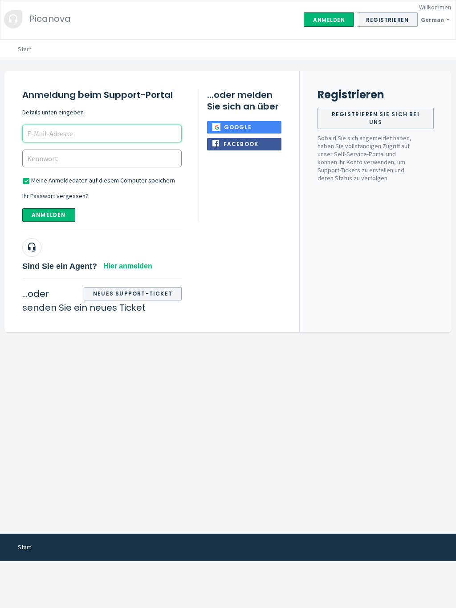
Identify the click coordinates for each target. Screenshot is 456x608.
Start (24, 49)
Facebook (241, 144)
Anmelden (49, 215)
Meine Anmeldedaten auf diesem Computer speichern (103, 180)
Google (238, 127)
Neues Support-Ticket (132, 293)
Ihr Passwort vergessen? (55, 196)
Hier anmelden (127, 266)
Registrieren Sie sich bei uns (375, 118)
